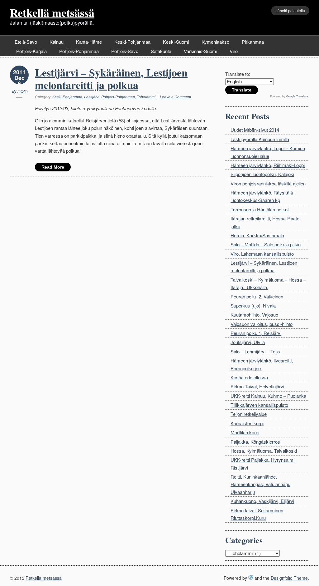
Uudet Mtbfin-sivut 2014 (255, 129)
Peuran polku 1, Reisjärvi (256, 333)
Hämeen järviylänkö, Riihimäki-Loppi (268, 165)
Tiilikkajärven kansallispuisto (259, 404)
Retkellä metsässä (52, 12)
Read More (52, 167)
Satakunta (161, 51)
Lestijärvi (91, 96)
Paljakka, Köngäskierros (255, 441)
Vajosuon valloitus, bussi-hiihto (262, 324)
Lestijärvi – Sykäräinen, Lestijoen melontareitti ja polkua (111, 79)
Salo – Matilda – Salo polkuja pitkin (266, 244)
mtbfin (22, 91)
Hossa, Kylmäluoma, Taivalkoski (264, 450)
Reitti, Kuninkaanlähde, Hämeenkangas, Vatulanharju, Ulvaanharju (261, 484)
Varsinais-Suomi (200, 51)
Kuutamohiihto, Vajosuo (254, 314)
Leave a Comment (175, 96)
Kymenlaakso (215, 41)
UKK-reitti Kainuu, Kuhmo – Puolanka (268, 395)
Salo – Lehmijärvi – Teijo (255, 351)
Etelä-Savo (26, 41)
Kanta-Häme (89, 41)
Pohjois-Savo (124, 51)
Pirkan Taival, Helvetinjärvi (257, 386)
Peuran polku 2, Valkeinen (257, 296)
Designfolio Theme (289, 578)
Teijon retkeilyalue (249, 414)
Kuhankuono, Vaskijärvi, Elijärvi (262, 501)
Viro (234, 51)
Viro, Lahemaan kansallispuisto (262, 253)
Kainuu (57, 41)
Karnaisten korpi (247, 423)
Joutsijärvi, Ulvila (248, 342)
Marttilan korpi (245, 432)
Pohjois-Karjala (31, 51)
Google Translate (297, 96)
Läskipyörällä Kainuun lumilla (260, 139)
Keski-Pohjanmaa (132, 41)
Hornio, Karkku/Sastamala (257, 235)
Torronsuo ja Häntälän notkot (260, 209)
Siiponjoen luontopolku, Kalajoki (262, 174)
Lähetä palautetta (290, 10)
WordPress (250, 577)
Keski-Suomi (176, 41)
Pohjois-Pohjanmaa (79, 51)
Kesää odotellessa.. (250, 377)
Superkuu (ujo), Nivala (253, 305)
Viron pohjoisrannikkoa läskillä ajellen (268, 183)
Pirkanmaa (253, 41)
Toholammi (146, 96)
